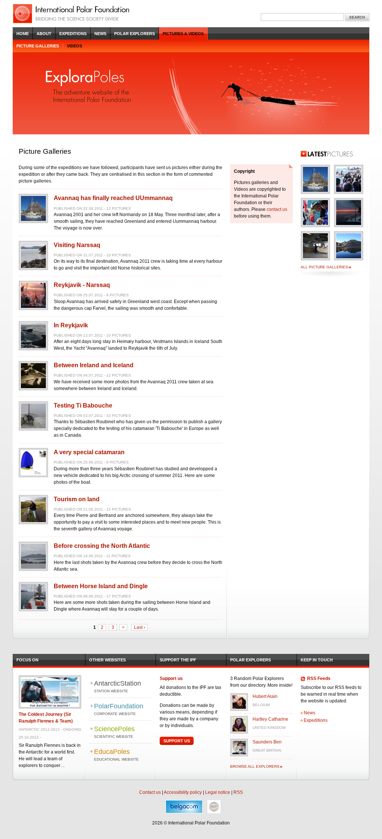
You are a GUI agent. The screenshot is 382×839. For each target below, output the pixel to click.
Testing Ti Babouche (83, 405)
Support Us (176, 741)
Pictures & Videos (183, 33)
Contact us (150, 792)
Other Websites (107, 660)
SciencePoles (114, 732)
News (100, 33)
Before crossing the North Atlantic (102, 546)
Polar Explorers (134, 33)
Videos (74, 46)
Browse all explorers (254, 766)
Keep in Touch (317, 660)
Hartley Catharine (270, 719)
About (44, 33)
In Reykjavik (71, 325)
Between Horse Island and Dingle (101, 586)
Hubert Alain (265, 696)
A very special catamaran (89, 452)
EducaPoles (116, 754)
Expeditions (73, 33)
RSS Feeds (319, 678)
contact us (277, 209)
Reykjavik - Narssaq (82, 285)
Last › (139, 627)
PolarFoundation (118, 709)
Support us (171, 678)
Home (22, 33)
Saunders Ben (267, 742)
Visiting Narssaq (77, 245)
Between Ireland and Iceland (94, 365)
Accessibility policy (183, 792)
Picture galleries (37, 46)
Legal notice (217, 792)
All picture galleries (324, 267)
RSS (238, 792)
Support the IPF (178, 660)
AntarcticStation (117, 686)
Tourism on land (77, 499)
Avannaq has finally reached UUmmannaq (113, 198)
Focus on (27, 660)
